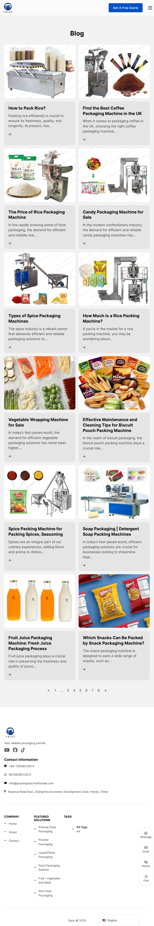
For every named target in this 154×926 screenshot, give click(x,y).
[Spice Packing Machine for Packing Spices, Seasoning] (39, 492)
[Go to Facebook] (15, 750)
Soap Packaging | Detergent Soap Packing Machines (111, 531)
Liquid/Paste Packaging (46, 854)
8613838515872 (20, 774)
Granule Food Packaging (47, 829)
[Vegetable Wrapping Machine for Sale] (39, 383)
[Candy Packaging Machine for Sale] (114, 175)
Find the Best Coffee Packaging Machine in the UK (112, 111)
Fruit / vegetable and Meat (49, 880)
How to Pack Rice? (27, 108)
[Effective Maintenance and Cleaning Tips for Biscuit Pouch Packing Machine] (114, 383)
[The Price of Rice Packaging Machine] (39, 175)
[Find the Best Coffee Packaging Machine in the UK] (114, 71)
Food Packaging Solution (49, 867)
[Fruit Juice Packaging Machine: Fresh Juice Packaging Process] (39, 601)
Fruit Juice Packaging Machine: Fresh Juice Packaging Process (30, 643)
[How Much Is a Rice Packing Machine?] (114, 279)
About (13, 832)
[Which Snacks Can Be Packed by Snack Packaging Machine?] (114, 601)
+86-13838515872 (21, 766)
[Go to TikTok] (23, 750)
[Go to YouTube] (7, 750)
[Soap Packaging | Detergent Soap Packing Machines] (114, 492)
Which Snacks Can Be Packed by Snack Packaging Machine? (113, 640)
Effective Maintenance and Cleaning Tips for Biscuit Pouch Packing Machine (110, 425)
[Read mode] (9, 134)
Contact (14, 840)
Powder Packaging (45, 842)
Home (13, 823)
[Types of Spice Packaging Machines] (39, 279)
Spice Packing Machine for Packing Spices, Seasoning (35, 531)
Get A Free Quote (125, 7)
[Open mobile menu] (150, 7)
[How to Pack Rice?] (39, 71)
